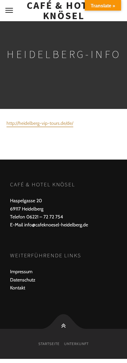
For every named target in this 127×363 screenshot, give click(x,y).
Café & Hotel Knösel (63, 10)
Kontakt (17, 288)
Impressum (21, 271)
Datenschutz (22, 280)
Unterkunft (76, 344)
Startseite (49, 344)
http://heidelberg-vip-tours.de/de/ (39, 123)
